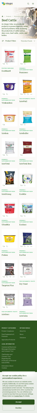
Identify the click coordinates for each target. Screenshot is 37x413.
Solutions (23, 337)
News (21, 334)
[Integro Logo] (7, 3)
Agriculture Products (8, 339)
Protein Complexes (8, 331)
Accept (18, 402)
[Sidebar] (33, 3)
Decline (18, 408)
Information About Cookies (7, 367)
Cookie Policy (18, 396)
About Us (23, 331)
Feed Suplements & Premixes (8, 335)
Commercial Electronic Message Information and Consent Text (9, 349)
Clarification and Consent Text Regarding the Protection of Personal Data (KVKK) (9, 358)
